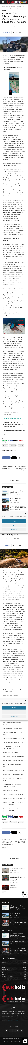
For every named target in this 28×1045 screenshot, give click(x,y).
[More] (20, 32)
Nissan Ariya (13, 450)
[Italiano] (26, 2)
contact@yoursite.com (13, 1020)
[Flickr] (13, 1030)
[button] (25, 513)
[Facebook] (10, 1030)
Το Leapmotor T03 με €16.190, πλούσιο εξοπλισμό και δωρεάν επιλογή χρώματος (18, 507)
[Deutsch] (22, 2)
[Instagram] (17, 1030)
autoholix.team (6, 26)
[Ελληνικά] (24, 2)
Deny (14, 525)
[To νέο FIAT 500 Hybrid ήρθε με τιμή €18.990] (5, 500)
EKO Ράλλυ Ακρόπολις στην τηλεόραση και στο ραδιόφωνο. (20, 468)
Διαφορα (8, 6)
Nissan (7, 450)
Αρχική (3, 6)
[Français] (20, 2)
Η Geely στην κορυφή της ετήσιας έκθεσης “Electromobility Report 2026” (17, 492)
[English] (18, 2)
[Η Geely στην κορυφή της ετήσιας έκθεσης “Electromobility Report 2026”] (5, 492)
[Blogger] (6, 1030)
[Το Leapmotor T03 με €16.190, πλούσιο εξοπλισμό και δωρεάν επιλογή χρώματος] (5, 508)
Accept (14, 521)
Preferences (14, 529)
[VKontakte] (21, 1030)
